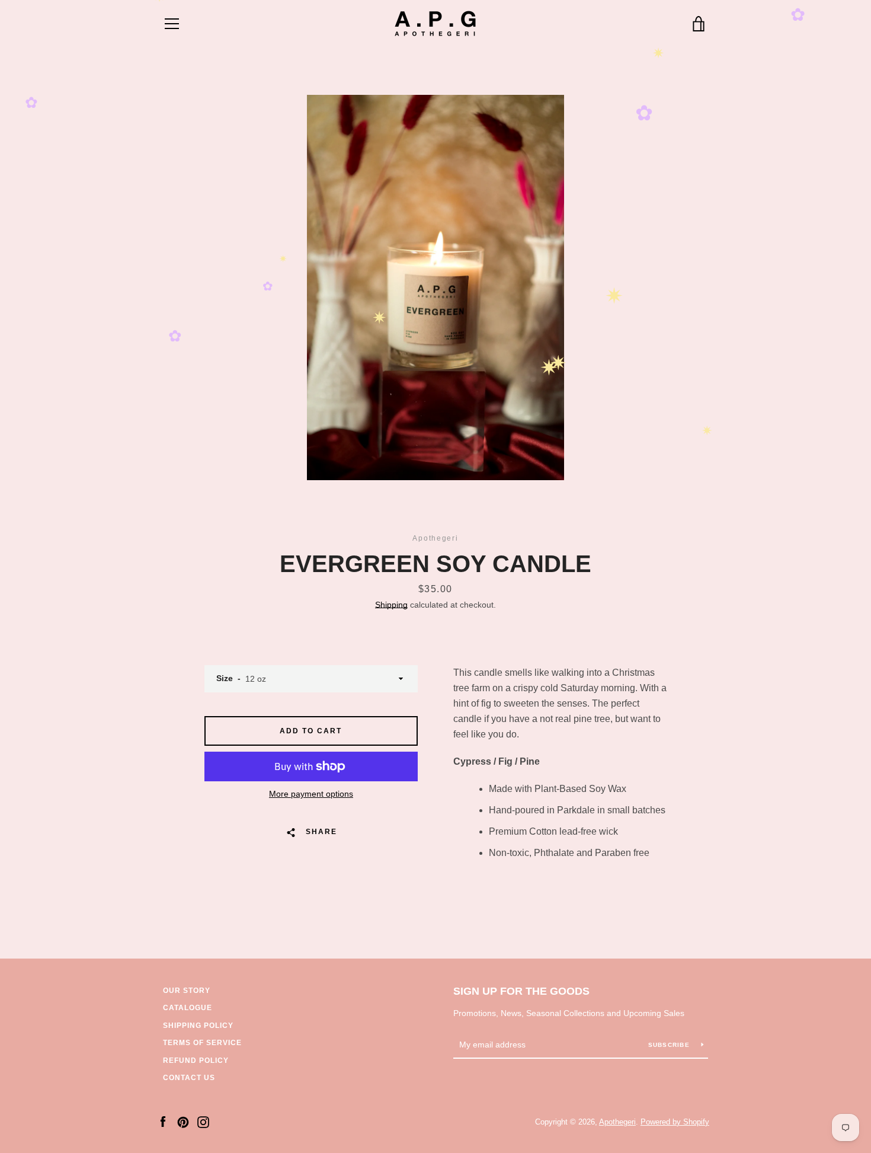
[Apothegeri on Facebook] (163, 1121)
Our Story (186, 990)
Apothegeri (617, 1121)
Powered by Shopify (675, 1121)
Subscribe (670, 1045)
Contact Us (189, 1078)
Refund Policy (196, 1060)
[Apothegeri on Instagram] (203, 1121)
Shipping (391, 604)
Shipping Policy (198, 1025)
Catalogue (187, 1008)
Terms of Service (202, 1043)
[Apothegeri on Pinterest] (183, 1121)
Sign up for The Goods (521, 991)
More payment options (311, 794)
